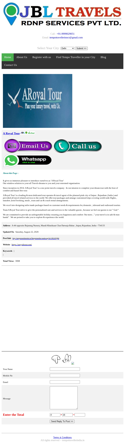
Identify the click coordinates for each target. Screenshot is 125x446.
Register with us (41, 57)
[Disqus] (62, 308)
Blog (103, 57)
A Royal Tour (11, 133)
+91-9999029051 (66, 33)
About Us (21, 57)
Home (7, 57)
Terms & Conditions (62, 437)
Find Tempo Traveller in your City (75, 57)
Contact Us (10, 65)
